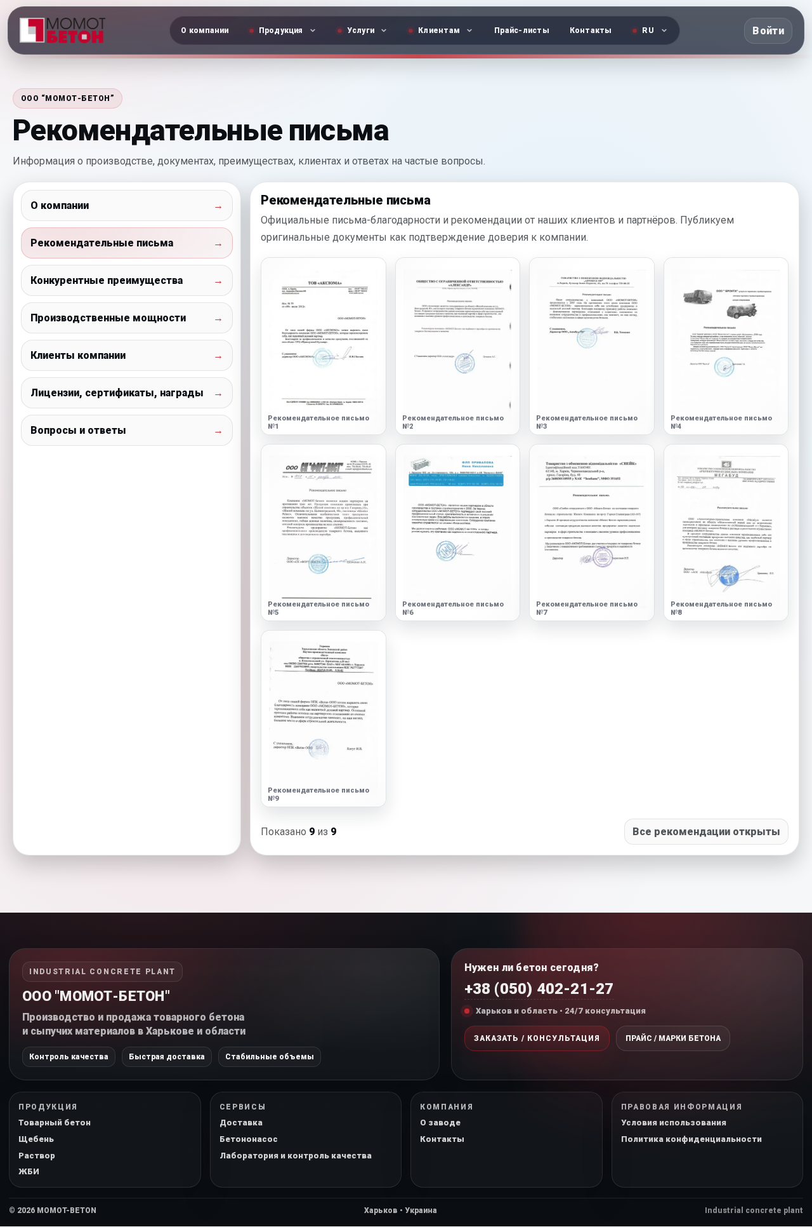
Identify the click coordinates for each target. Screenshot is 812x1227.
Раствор (36, 1155)
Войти (768, 31)
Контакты (591, 30)
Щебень (36, 1139)
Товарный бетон (54, 1122)
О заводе (440, 1122)
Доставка (241, 1122)
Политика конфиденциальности (691, 1139)
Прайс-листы (521, 30)
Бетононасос (248, 1139)
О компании (204, 30)
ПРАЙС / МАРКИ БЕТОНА (673, 1038)
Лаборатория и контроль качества (295, 1155)
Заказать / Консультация (537, 1038)
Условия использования (673, 1122)
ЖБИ (28, 1171)
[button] (323, 345)
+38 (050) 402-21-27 (539, 989)
